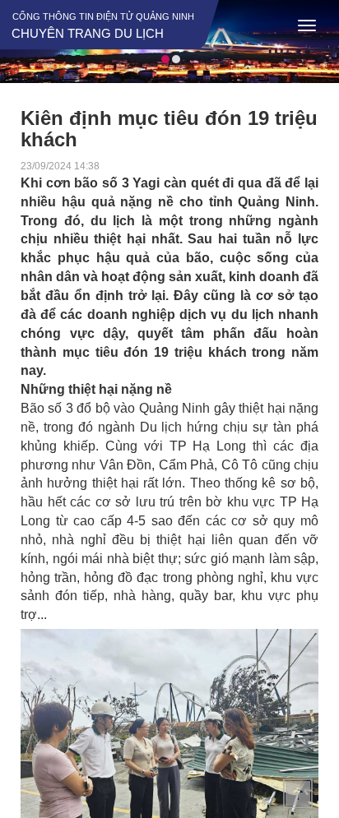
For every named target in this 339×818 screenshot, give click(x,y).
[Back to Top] (297, 793)
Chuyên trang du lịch (88, 33)
